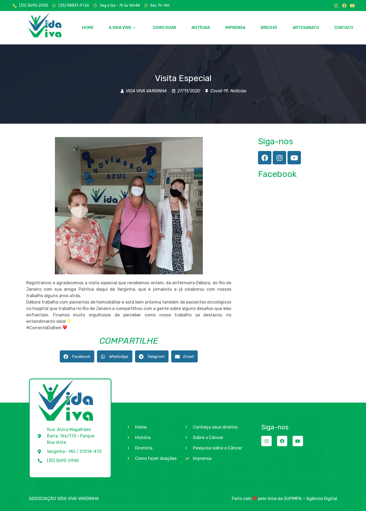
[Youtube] (352, 5)
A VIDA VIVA (120, 27)
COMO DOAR (164, 27)
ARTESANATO (306, 27)
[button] (77, 356)
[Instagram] (336, 5)
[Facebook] (344, 5)
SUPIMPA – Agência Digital (310, 498)
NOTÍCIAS (201, 27)
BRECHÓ (269, 27)
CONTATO (343, 27)
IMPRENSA (235, 27)
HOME (88, 27)
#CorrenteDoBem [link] (44, 327)
